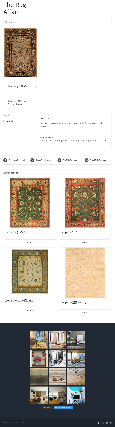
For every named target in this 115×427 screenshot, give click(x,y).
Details (31, 242)
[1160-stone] (29, 53)
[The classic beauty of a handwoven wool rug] (76, 376)
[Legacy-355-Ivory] (85, 273)
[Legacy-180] (85, 203)
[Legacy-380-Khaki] (29, 272)
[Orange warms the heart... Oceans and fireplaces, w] (57, 395)
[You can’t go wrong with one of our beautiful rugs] (57, 358)
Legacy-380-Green (19, 232)
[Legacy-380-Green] (29, 203)
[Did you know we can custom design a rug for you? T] (39, 358)
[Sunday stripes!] (76, 340)
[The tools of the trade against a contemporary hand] (57, 376)
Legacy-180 (68, 232)
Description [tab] (8, 115)
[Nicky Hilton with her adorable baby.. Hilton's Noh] (76, 395)
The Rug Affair (14, 8)
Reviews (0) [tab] (8, 121)
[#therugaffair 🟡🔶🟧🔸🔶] (57, 340)
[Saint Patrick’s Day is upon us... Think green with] (39, 376)
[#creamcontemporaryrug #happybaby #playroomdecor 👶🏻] (39, 340)
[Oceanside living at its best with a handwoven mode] (76, 358)
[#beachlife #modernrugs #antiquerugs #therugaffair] (39, 395)
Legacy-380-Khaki (19, 300)
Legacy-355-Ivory (73, 302)
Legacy (19, 104)
